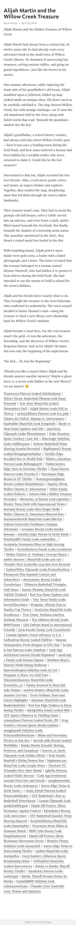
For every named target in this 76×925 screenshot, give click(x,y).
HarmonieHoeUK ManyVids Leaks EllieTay (33, 519)
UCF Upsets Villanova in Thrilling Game (31, 715)
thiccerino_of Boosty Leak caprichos (44, 499)
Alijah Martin (11, 23)
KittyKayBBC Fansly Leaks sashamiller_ (30, 539)
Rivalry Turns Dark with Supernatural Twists (34, 504)
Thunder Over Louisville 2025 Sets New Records (37, 564)
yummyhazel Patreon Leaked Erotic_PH (31, 720)
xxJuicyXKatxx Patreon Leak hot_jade (43, 413)
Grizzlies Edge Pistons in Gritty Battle (43, 534)
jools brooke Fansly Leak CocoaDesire (45, 630)
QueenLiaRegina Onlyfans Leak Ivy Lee (30, 670)
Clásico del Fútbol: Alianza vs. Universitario (34, 419)
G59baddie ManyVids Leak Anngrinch (29, 424)
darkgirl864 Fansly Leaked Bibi (48, 710)
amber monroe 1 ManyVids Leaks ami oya (32, 559)
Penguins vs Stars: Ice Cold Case (26, 675)
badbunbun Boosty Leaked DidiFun (28, 640)
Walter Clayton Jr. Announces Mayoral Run (34, 514)
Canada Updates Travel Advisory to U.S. (34, 635)
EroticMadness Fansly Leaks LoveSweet (44, 549)
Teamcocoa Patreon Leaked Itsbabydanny (32, 393)
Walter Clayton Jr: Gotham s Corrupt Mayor (36, 554)
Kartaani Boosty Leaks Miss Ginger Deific (32, 509)
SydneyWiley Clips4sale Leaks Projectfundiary (38, 569)
